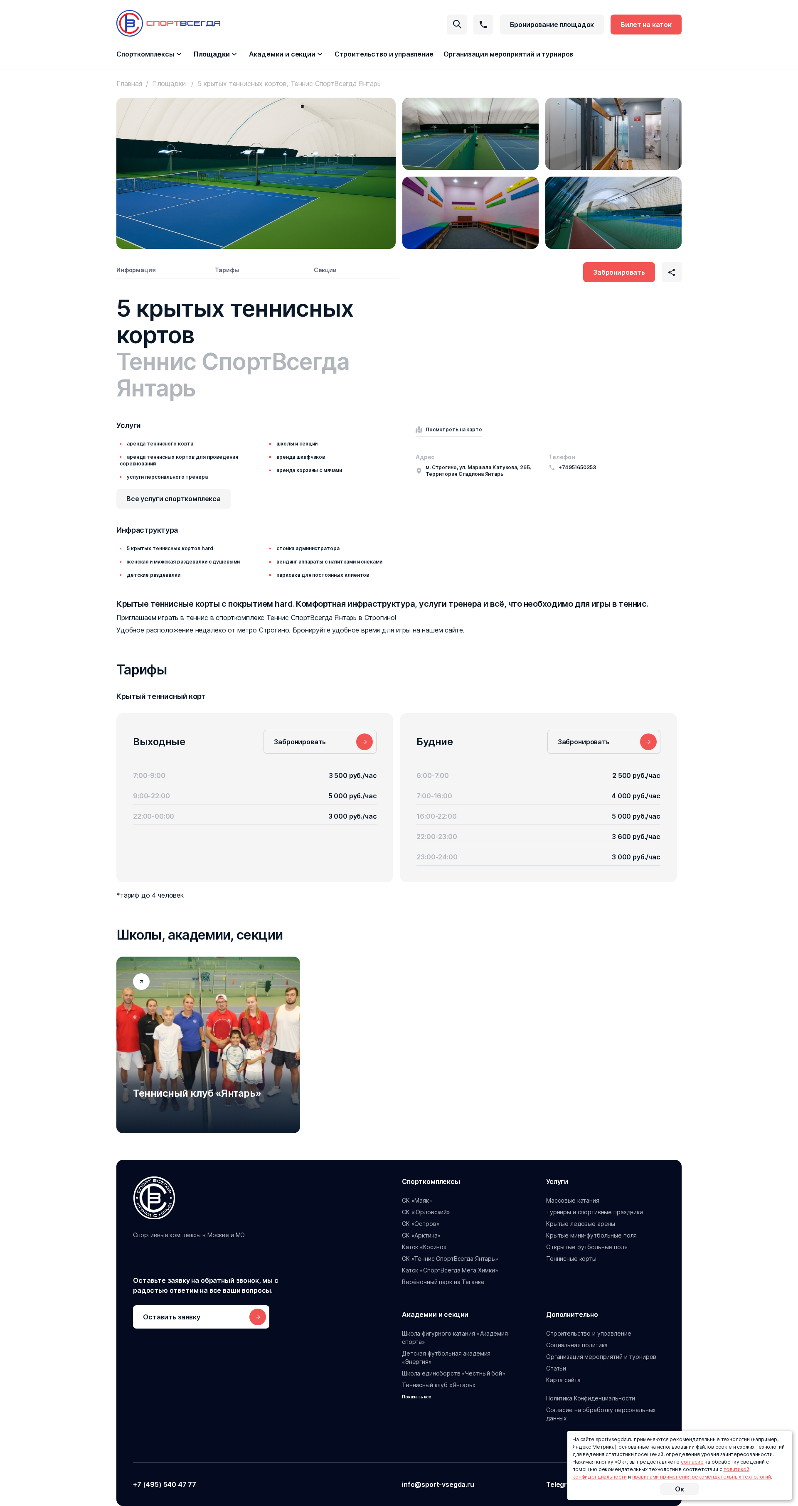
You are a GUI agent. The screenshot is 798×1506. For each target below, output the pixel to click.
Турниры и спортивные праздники (594, 1212)
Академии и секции (282, 54)
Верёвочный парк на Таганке (443, 1281)
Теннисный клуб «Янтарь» (439, 1384)
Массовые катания (572, 1200)
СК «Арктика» (421, 1235)
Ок (679, 1489)
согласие (692, 1462)
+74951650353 (577, 467)
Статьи (556, 1368)
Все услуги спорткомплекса (173, 499)
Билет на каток (646, 24)
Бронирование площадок (552, 24)
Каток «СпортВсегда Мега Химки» (450, 1270)
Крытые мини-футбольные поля (591, 1235)
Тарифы (227, 269)
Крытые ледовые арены (580, 1223)
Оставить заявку (171, 1317)
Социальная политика (577, 1345)
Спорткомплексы (145, 54)
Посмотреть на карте (454, 429)
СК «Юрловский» (426, 1212)
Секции (325, 269)
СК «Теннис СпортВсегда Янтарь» (450, 1258)
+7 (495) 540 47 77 (164, 1484)
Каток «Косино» (424, 1246)
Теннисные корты (571, 1258)
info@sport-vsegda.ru (438, 1484)
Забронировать (619, 272)
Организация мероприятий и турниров (508, 54)
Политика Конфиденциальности (590, 1398)
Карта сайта (563, 1379)
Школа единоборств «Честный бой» (453, 1373)
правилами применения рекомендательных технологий (701, 1477)
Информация (136, 269)
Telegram (561, 1484)
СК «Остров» (420, 1223)
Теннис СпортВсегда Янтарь (233, 374)
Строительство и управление (384, 54)
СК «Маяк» (417, 1200)
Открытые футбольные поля (587, 1246)
